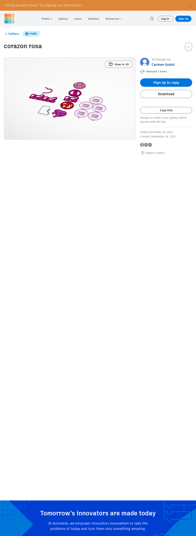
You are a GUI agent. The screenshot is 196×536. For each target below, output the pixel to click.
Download (166, 94)
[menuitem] (47, 18)
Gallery (13, 34)
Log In (165, 19)
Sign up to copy (166, 82)
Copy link (166, 110)
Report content (155, 153)
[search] (152, 18)
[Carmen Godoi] (144, 62)
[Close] (190, 5)
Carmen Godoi (163, 64)
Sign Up (183, 19)
